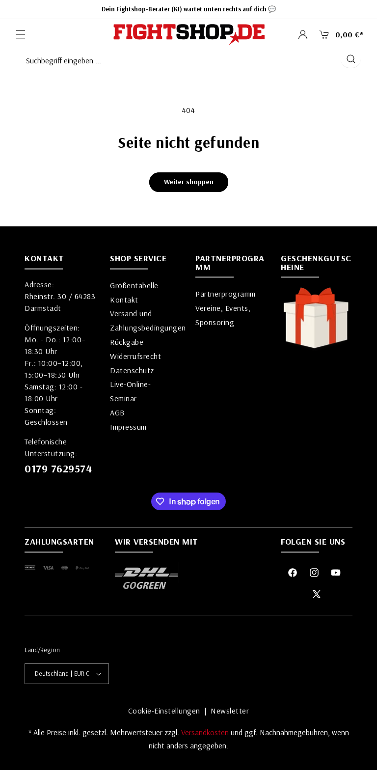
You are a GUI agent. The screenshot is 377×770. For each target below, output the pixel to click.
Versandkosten (206, 732)
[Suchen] (350, 59)
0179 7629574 (58, 468)
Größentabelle (134, 285)
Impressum (128, 427)
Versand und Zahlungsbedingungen (148, 320)
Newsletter (230, 710)
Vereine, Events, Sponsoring (222, 315)
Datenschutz (132, 370)
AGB (117, 412)
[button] (20, 34)
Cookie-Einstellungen (164, 710)
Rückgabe (126, 342)
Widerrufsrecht (135, 356)
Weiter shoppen (189, 181)
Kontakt (124, 299)
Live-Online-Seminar (130, 391)
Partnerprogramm (225, 294)
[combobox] (178, 58)
